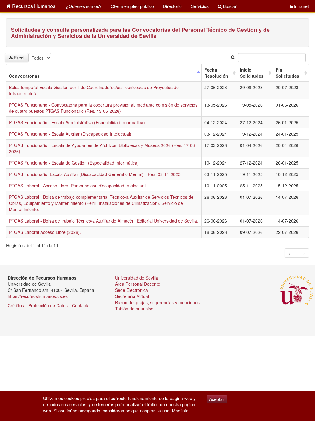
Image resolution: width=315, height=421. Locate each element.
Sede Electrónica (131, 290)
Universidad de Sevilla (136, 278)
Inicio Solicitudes (252, 73)
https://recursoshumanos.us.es (38, 296)
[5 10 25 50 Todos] (41, 57)
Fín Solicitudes (287, 73)
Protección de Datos (48, 305)
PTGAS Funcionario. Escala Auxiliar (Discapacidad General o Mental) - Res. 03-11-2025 (95, 174)
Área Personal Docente (137, 284)
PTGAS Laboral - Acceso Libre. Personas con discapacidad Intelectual (77, 185)
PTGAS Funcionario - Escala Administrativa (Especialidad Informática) (77, 122)
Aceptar (216, 399)
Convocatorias (24, 76)
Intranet (301, 6)
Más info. (181, 410)
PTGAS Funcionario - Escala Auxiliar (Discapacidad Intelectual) (70, 134)
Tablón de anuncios (134, 308)
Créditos (16, 305)
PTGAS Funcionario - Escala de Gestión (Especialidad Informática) (74, 163)
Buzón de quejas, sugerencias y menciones (157, 302)
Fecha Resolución (216, 73)
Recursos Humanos (33, 6)
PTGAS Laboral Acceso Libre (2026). (45, 232)
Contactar (81, 305)
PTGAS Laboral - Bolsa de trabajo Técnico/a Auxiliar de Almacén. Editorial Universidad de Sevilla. (103, 221)
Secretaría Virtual (132, 296)
